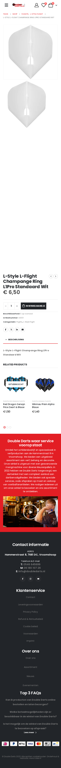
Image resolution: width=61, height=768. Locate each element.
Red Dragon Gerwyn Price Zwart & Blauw (14, 406)
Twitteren (11, 329)
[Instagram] (30, 579)
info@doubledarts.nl (31, 571)
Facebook (5, 329)
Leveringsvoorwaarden (30, 604)
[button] (4, 427)
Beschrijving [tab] (16, 339)
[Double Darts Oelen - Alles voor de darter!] (18, 5)
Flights (19, 322)
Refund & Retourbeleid (30, 619)
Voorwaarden (30, 633)
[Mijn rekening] (36, 5)
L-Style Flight (29, 322)
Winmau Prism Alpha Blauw (43, 406)
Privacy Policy (30, 611)
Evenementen (30, 685)
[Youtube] (38, 579)
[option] (30, 104)
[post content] (16, 384)
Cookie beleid (30, 626)
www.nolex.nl (35, 758)
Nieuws (30, 676)
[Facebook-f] (23, 579)
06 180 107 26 (32, 568)
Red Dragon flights (17, 401)
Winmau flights (44, 401)
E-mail (22, 329)
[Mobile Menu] (6, 5)
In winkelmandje (35, 305)
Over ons (31, 658)
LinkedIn (17, 329)
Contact (30, 597)
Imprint (30, 640)
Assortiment (30, 667)
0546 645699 (31, 564)
